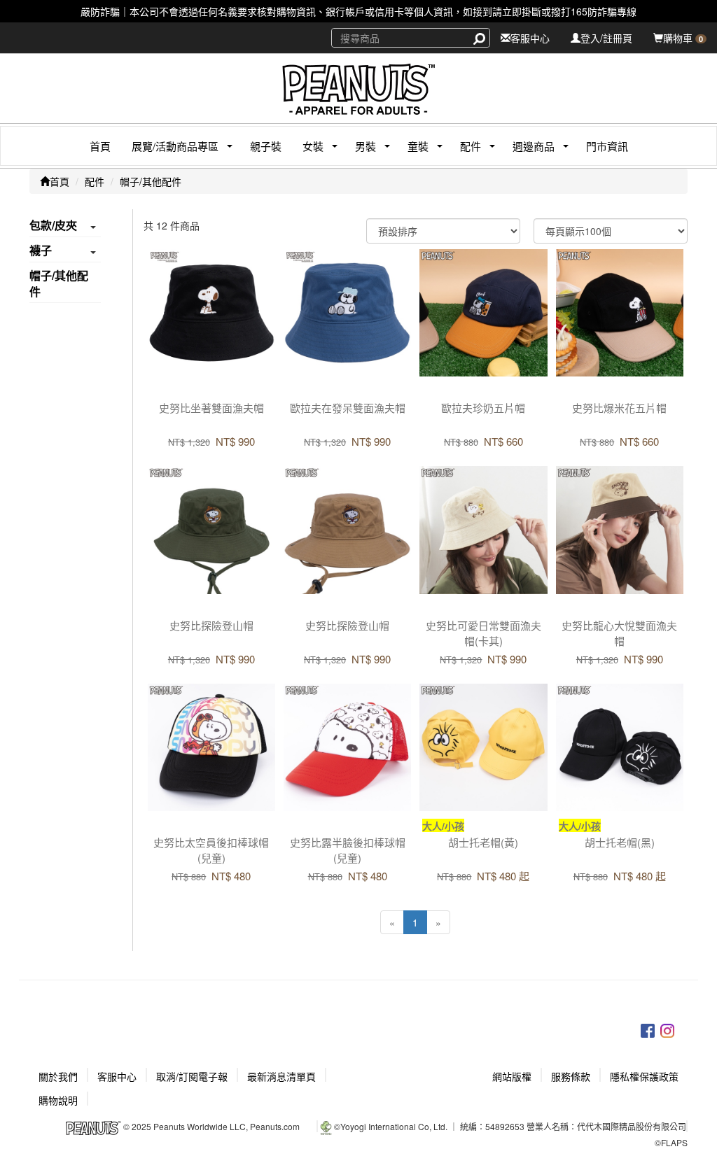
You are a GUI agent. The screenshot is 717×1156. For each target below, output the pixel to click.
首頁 (100, 146)
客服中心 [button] (117, 1076)
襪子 (40, 250)
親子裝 (265, 146)
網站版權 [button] (511, 1076)
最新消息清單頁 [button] (281, 1076)
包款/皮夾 (53, 225)
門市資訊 (607, 146)
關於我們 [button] (58, 1076)
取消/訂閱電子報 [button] (192, 1076)
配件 (94, 181)
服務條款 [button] (570, 1076)
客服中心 (530, 38)
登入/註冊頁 (606, 38)
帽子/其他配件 (150, 181)
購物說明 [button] (58, 1100)
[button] (169, 146)
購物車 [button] (683, 38)
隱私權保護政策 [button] (644, 1076)
